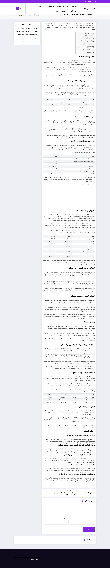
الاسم (94, 518)
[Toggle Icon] (17, 8)
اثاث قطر (63, 11)
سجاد (56, 11)
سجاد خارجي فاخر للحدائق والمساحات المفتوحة (27, 31)
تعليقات (93, 506)
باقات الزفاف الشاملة (68, 218)
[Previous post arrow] (94, 493)
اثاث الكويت (40, 6)
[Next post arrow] (43, 493)
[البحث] (23, 8)
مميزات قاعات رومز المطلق (87, 38)
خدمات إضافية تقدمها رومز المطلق (86, 43)
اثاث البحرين (50, 6)
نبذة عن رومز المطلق (89, 35)
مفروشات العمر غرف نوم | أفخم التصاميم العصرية (57, 493)
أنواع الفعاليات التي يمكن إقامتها (87, 40)
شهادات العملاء (90, 46)
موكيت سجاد (34, 39)
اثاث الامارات (60, 6)
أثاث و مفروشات (88, 8)
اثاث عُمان (73, 11)
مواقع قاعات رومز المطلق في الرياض (86, 37)
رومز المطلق (89, 376)
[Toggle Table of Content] (92, 33)
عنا (38, 562)
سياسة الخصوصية (35, 559)
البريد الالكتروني (65, 518)
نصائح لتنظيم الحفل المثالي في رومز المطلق (84, 47)
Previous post (73, 490)
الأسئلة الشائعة (89, 52)
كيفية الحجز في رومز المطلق (86, 49)
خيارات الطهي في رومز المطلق (87, 44)
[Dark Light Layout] (20, 8)
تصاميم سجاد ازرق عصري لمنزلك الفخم (28, 42)
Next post (65, 490)
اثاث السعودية (72, 6)
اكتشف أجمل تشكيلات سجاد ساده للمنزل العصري (26, 28)
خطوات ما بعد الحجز (89, 51)
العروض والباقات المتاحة (88, 41)
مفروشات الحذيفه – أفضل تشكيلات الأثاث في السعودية (81, 493)
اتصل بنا (37, 556)
